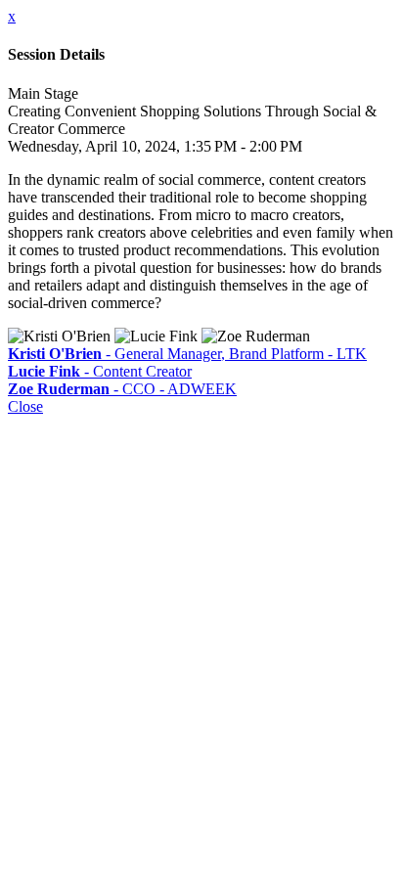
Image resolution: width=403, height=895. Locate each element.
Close (25, 406)
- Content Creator (100, 371)
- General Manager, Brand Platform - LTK (187, 353)
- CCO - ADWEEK (122, 388)
